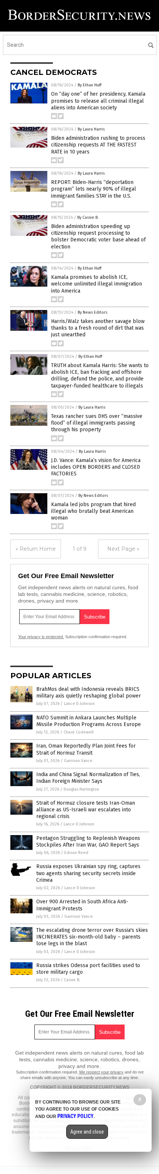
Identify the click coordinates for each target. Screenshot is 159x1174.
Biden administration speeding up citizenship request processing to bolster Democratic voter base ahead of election (98, 236)
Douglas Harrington (81, 789)
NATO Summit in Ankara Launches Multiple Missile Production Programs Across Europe (88, 721)
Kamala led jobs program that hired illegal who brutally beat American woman (93, 511)
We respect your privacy (101, 1072)
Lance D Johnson (79, 703)
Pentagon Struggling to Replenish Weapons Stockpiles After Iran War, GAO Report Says (88, 841)
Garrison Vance (78, 760)
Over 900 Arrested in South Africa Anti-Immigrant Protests (82, 904)
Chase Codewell (79, 732)
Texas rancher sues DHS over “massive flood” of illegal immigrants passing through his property (96, 423)
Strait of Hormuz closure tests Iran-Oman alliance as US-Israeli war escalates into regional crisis (85, 810)
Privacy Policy (75, 1116)
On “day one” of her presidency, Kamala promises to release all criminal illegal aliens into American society (98, 101)
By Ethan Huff (89, 85)
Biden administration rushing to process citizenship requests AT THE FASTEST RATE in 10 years (98, 145)
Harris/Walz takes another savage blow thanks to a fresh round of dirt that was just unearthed (98, 328)
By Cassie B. (88, 217)
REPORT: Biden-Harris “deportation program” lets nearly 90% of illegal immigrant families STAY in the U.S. (93, 189)
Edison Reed (76, 852)
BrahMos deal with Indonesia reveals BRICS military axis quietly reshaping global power (88, 692)
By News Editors (92, 312)
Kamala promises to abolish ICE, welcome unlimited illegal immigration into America (96, 284)
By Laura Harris (91, 129)
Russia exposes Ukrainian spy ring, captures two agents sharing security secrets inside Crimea (88, 873)
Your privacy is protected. (41, 636)
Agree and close (87, 1132)
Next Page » (123, 548)
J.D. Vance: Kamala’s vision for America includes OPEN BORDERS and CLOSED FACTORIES (96, 467)
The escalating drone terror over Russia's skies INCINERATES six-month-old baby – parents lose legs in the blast (92, 937)
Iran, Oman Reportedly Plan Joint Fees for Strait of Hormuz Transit (86, 749)
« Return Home (36, 548)
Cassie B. (72, 979)
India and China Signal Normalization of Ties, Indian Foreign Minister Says (88, 777)
